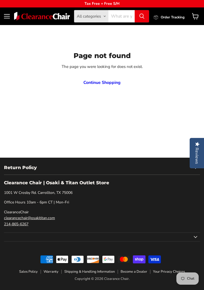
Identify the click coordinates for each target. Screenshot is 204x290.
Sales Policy (28, 271)
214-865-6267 (16, 224)
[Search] (142, 16)
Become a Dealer (134, 271)
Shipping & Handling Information (89, 271)
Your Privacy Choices (169, 271)
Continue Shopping (102, 82)
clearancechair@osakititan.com (29, 217)
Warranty (51, 271)
